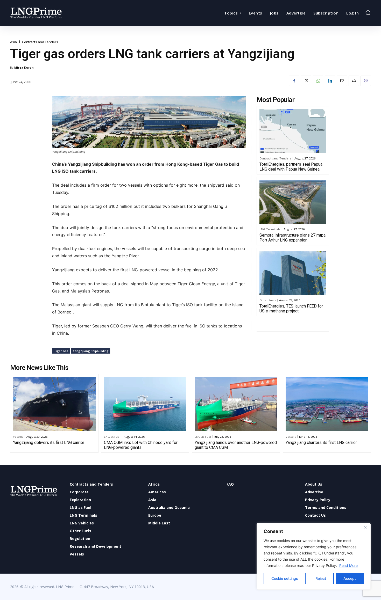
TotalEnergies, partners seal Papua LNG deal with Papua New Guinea (290, 167)
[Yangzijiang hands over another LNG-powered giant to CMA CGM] (236, 404)
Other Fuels (267, 300)
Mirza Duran (24, 67)
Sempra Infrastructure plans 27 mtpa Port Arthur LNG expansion (292, 238)
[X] (306, 81)
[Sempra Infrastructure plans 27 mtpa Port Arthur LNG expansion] (292, 202)
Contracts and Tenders (40, 42)
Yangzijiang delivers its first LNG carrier (48, 442)
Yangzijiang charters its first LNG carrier (321, 442)
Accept (349, 578)
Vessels (18, 436)
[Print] (354, 81)
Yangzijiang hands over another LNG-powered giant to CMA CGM (236, 445)
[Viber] (366, 81)
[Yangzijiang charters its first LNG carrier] (327, 404)
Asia (13, 42)
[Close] (365, 527)
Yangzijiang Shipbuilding (91, 351)
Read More (348, 565)
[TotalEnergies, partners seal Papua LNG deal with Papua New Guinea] (292, 131)
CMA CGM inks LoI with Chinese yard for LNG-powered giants (141, 445)
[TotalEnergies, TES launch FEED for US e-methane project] (292, 273)
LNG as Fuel (112, 436)
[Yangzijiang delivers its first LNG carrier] (54, 404)
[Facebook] (294, 81)
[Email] (342, 81)
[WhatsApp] (318, 81)
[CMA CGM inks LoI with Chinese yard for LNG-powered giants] (145, 404)
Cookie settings (284, 578)
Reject (320, 578)
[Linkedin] (330, 81)
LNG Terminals (269, 229)
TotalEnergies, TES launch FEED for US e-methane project (291, 308)
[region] (314, 556)
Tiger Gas (61, 351)
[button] (368, 13)
